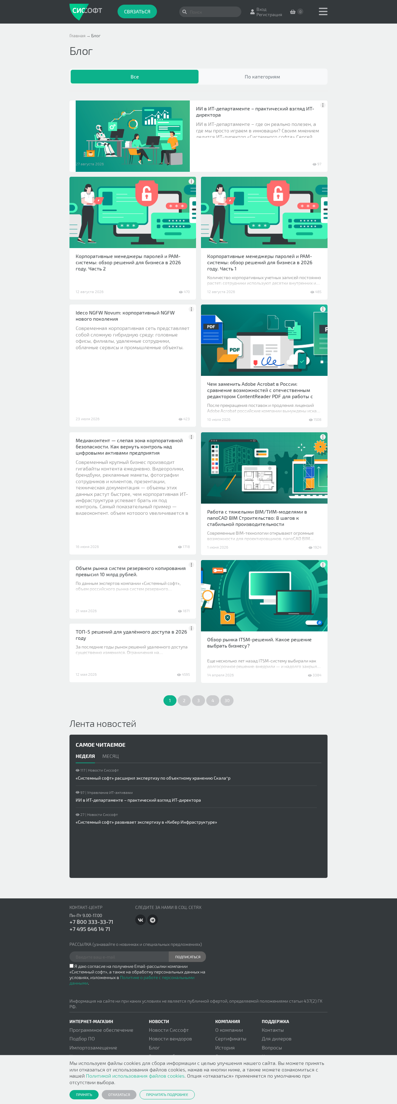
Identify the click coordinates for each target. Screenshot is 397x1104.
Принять (84, 1094)
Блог (154, 1047)
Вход (261, 9)
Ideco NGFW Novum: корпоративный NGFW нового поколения (125, 315)
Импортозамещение (93, 1047)
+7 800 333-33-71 (91, 921)
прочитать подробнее (167, 1094)
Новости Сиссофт (169, 1030)
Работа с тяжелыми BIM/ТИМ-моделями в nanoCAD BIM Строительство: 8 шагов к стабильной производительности (257, 518)
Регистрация (269, 14)
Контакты (273, 1030)
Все (135, 76)
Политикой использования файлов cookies (135, 1076)
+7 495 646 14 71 (89, 928)
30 (227, 700)
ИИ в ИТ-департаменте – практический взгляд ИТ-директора (255, 111)
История (225, 1047)
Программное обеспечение (101, 1030)
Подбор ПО (82, 1038)
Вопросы (272, 1047)
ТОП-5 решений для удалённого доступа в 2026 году (131, 635)
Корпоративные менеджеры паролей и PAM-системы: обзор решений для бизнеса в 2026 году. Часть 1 (259, 262)
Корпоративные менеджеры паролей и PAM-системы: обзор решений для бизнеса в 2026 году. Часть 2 (128, 262)
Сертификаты (230, 1038)
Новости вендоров (170, 1038)
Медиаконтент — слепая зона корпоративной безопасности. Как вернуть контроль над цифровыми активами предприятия (129, 446)
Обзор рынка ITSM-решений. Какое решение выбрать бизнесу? (259, 642)
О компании (229, 1030)
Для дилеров (277, 1038)
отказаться (119, 1094)
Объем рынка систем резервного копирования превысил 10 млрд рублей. (131, 571)
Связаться (137, 11)
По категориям (262, 76)
